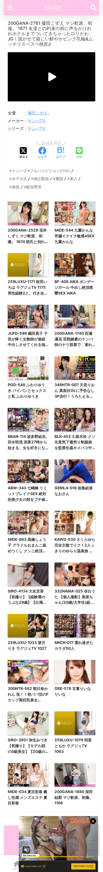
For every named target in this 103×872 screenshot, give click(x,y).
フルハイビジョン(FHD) (50, 170)
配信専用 (33, 187)
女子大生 (19, 178)
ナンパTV (36, 120)
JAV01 (52, 7)
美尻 (16, 187)
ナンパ (17, 170)
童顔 (59, 178)
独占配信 (41, 178)
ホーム (17, 868)
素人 (73, 178)
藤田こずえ (38, 112)
